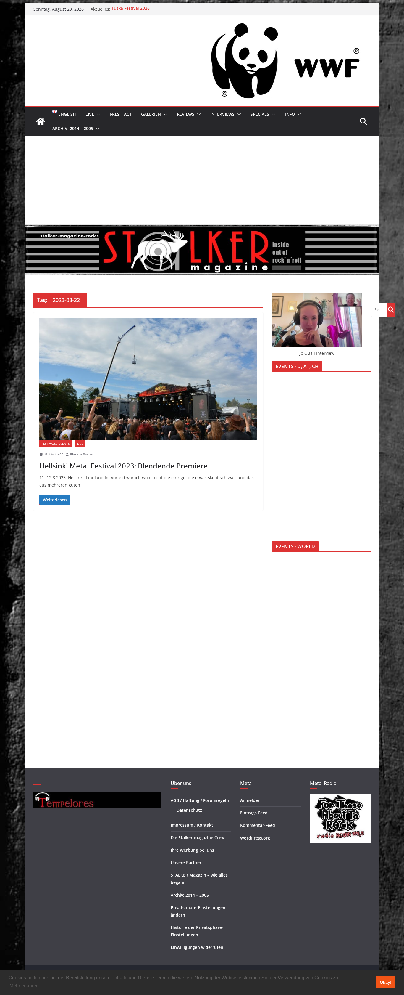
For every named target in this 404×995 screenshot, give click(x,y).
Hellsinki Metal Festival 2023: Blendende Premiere (123, 466)
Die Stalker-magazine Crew (197, 837)
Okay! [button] (386, 982)
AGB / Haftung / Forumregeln (200, 800)
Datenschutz (189, 810)
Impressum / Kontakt (192, 825)
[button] (97, 114)
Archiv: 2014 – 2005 (72, 128)
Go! (391, 309)
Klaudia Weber (82, 454)
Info (290, 114)
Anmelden (250, 800)
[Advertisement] (202, 180)
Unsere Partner (186, 862)
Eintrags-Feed (254, 813)
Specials (260, 114)
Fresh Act (121, 114)
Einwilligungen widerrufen (197, 947)
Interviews (222, 114)
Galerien (151, 114)
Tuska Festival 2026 (130, 9)
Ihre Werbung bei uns (192, 850)
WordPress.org (255, 838)
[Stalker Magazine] (40, 121)
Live (89, 114)
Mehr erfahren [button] (24, 985)
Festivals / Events (56, 444)
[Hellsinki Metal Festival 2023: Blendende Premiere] (148, 379)
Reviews (185, 114)
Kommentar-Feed (257, 825)
